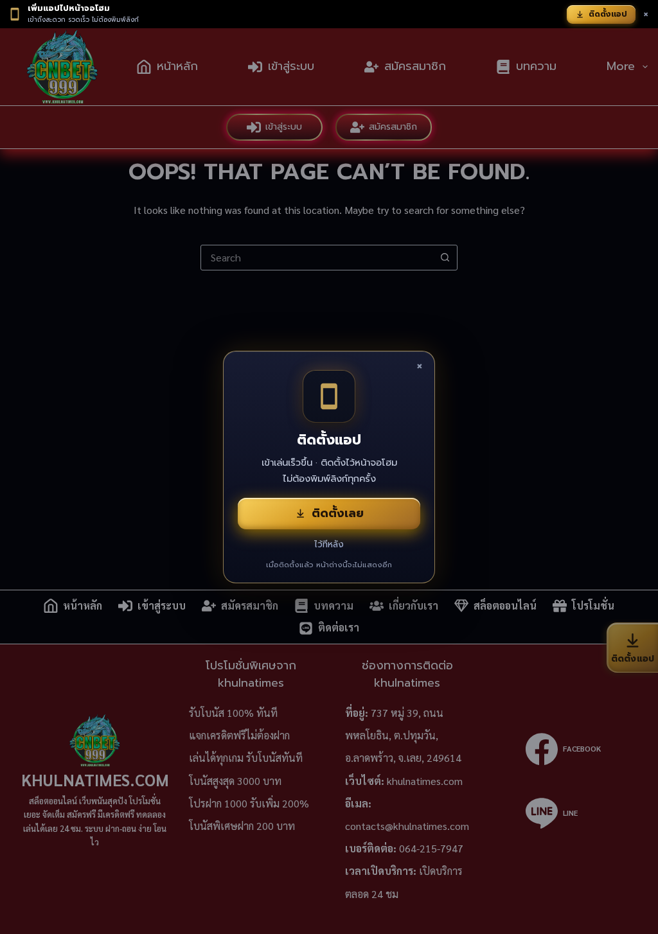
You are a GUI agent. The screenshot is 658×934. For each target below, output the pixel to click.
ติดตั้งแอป (608, 14)
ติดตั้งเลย (338, 513)
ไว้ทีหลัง (329, 544)
